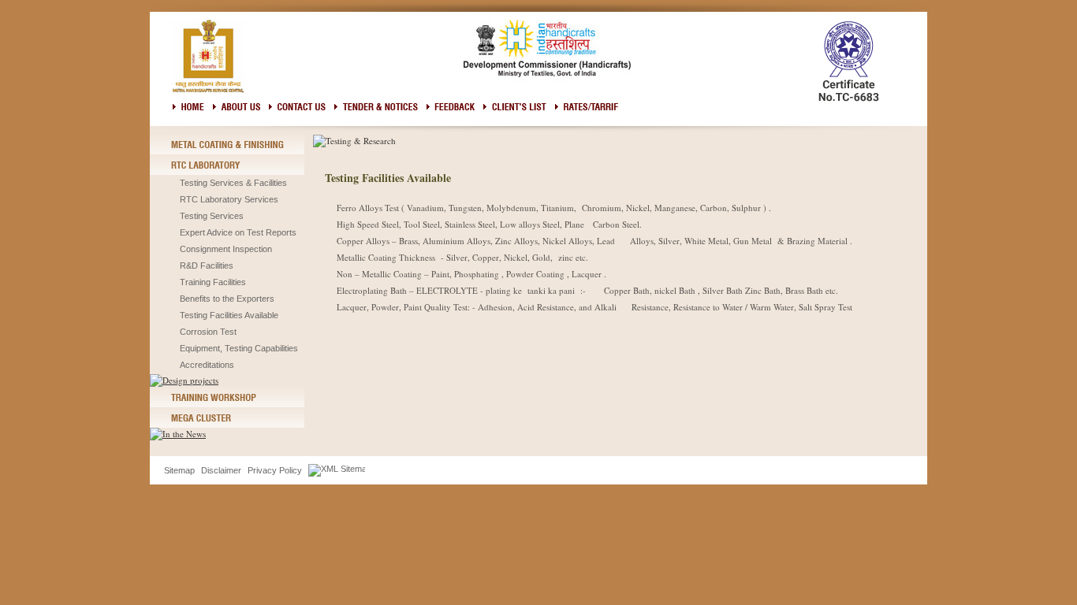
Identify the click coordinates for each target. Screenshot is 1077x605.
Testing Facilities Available (229, 315)
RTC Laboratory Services (229, 199)
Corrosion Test (208, 331)
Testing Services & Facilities (233, 182)
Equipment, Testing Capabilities (239, 348)
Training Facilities (213, 282)
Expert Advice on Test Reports (238, 232)
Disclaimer (221, 470)
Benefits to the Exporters (227, 298)
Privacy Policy (275, 470)
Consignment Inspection (226, 249)
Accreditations (207, 364)
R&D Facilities (206, 265)
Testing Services (212, 216)
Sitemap (179, 470)
